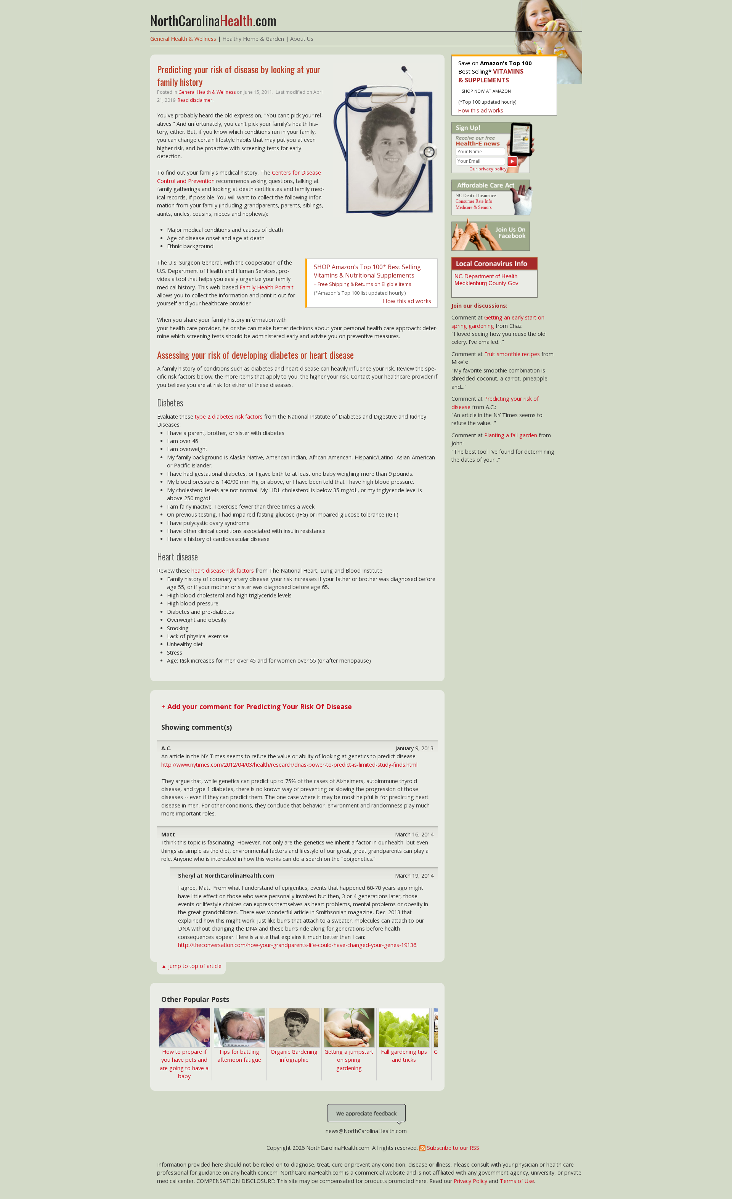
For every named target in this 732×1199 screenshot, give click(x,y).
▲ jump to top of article (191, 965)
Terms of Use (517, 1181)
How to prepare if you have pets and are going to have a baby (184, 1064)
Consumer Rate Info (474, 201)
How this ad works (407, 301)
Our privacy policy (488, 169)
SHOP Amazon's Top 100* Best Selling (367, 271)
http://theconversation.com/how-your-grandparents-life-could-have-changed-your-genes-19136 (297, 945)
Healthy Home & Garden (253, 38)
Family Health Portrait (266, 287)
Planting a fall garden (510, 435)
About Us (301, 38)
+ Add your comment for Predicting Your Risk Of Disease (256, 706)
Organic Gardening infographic (294, 1055)
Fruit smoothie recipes (512, 354)
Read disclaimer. (196, 100)
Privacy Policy (470, 1181)
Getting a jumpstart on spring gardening (348, 1060)
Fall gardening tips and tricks (404, 1055)
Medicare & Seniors (474, 207)
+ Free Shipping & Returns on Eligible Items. (363, 284)
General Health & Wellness (183, 38)
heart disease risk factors (222, 570)
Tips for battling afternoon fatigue (239, 1055)
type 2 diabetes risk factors (229, 416)
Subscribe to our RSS (452, 1147)
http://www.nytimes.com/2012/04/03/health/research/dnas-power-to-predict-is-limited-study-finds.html (289, 764)
